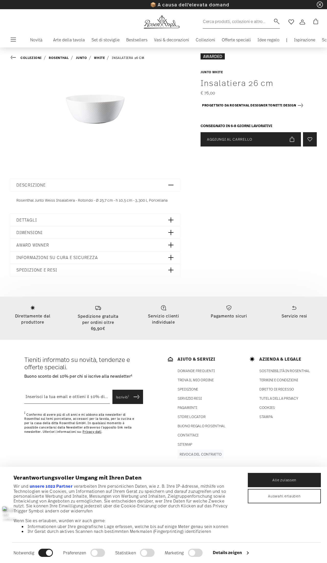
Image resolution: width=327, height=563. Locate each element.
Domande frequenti (196, 370)
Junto (81, 58)
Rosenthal (59, 58)
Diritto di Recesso (276, 389)
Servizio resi (294, 316)
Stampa (266, 416)
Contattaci (188, 435)
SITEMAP (185, 444)
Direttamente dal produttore (33, 319)
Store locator (191, 416)
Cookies (267, 407)
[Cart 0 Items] (315, 22)
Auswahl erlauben (284, 496)
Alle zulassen (284, 480)
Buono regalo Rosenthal (202, 425)
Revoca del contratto (200, 454)
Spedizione (188, 389)
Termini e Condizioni (278, 379)
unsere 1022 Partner (51, 486)
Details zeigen (227, 552)
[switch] (97, 553)
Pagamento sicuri (229, 316)
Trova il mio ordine (196, 379)
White (99, 58)
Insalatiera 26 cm (128, 58)
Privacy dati (92, 432)
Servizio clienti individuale (163, 319)
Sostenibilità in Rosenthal (284, 370)
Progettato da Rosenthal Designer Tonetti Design (249, 105)
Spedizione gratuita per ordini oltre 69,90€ (98, 322)
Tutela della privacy (278, 398)
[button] (34, 41)
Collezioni (31, 58)
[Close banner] (320, 5)
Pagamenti (187, 407)
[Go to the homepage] (161, 22)
